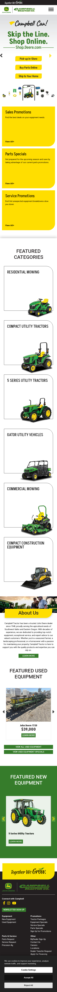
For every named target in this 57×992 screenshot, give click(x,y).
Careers (33, 945)
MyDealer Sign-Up (38, 939)
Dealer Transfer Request (41, 951)
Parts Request (8, 939)
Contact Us (35, 942)
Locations (34, 948)
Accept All (28, 977)
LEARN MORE (28, 735)
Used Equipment (9, 922)
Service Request (9, 942)
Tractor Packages (38, 919)
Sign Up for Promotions (40, 931)
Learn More (28, 656)
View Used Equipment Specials (28, 752)
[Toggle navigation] (51, 10)
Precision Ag (7, 945)
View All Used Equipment (28, 747)
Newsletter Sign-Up (13, 909)
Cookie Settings (28, 970)
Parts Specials (36, 928)
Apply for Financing (38, 954)
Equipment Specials (38, 922)
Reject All (28, 985)
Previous (1, 56)
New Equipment (9, 919)
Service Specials (37, 925)
